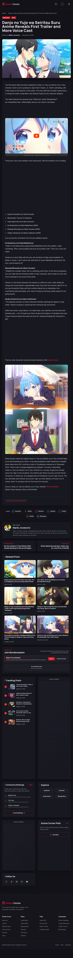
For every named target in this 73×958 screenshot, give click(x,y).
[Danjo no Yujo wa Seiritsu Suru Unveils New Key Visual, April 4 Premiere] (53, 596)
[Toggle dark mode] (57, 4)
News (13, 17)
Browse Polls (43, 923)
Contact (4, 923)
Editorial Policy (6, 926)
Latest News (24, 920)
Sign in (51, 658)
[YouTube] (22, 882)
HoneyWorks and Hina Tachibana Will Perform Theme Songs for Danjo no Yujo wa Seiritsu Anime (19, 637)
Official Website (52, 487)
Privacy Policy (6, 929)
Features (23, 935)
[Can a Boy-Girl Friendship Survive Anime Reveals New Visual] (53, 569)
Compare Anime (44, 929)
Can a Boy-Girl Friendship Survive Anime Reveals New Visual (51, 581)
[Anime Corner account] (62, 4)
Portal (57, 945)
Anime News (6, 17)
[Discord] (27, 882)
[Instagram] (17, 882)
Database (47, 790)
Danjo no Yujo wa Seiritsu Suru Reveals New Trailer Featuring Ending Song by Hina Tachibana (19, 608)
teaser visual (53, 360)
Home (4, 13)
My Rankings (62, 929)
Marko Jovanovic (14, 35)
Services (4, 932)
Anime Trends (44, 926)
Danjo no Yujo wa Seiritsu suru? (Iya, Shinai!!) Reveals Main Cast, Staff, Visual (52, 636)
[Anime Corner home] (11, 4)
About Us (4, 920)
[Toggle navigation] (69, 4)
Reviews (23, 929)
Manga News (62, 796)
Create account (61, 658)
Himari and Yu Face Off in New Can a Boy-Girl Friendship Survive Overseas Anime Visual (19, 581)
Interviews (24, 932)
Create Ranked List (64, 923)
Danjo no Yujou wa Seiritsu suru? (16, 500)
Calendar (62, 790)
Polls (62, 945)
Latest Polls (43, 920)
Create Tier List (62, 926)
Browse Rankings (63, 920)
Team (3, 935)
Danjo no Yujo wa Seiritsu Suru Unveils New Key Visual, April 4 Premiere (52, 607)
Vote (67, 823)
